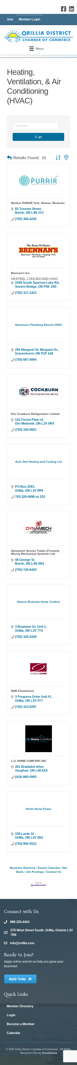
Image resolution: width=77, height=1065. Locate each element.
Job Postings (35, 871)
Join (10, 19)
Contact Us (53, 871)
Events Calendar (49, 867)
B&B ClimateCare (22, 690)
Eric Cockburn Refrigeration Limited (35, 413)
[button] (9, 157)
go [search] (40, 136)
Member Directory (20, 1006)
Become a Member (21, 1024)
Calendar (13, 1033)
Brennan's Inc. (20, 273)
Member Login (29, 19)
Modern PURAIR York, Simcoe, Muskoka (38, 203)
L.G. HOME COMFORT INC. (29, 760)
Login (11, 1015)
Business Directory (23, 867)
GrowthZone (49, 1053)
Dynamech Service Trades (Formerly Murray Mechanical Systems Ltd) (35, 552)
